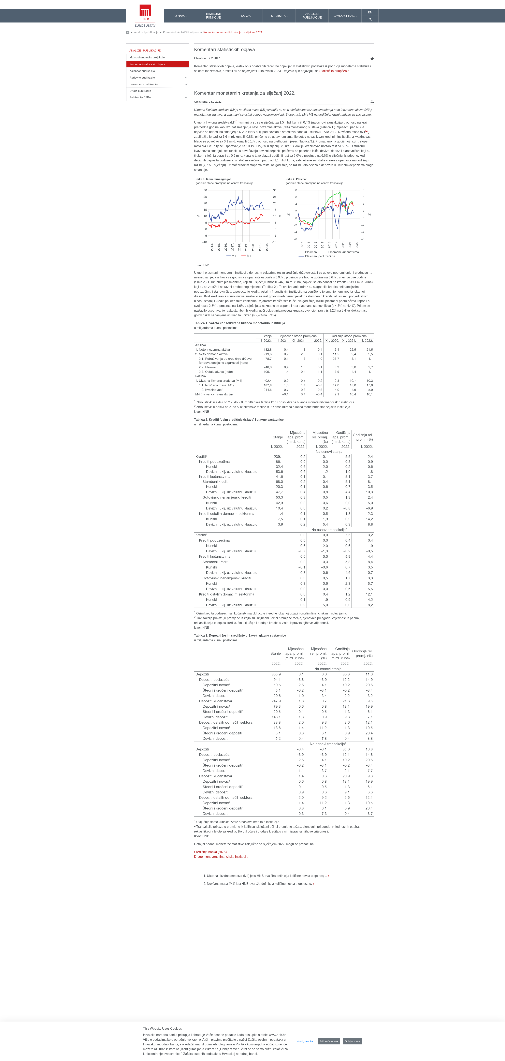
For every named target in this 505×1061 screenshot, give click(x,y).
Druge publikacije (140, 90)
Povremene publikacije (144, 84)
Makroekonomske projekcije (147, 57)
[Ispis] (372, 58)
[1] (237, 121)
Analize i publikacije (146, 32)
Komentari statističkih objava (181, 32)
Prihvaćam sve (329, 1041)
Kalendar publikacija (142, 70)
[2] (366, 130)
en (370, 12)
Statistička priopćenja (334, 71)
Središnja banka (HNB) (210, 852)
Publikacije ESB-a (141, 97)
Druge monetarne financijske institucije (221, 856)
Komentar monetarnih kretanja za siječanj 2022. (233, 32)
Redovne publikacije (142, 77)
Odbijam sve (352, 1041)
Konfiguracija (305, 1041)
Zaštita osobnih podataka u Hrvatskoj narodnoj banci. (220, 1053)
